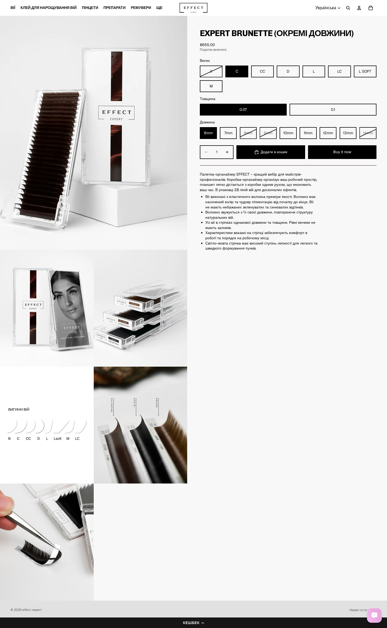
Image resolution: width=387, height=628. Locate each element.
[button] (193, 622)
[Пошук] (348, 8)
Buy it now (342, 151)
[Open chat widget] (374, 615)
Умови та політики (362, 610)
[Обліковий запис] (359, 8)
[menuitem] (159, 8)
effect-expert (32, 610)
